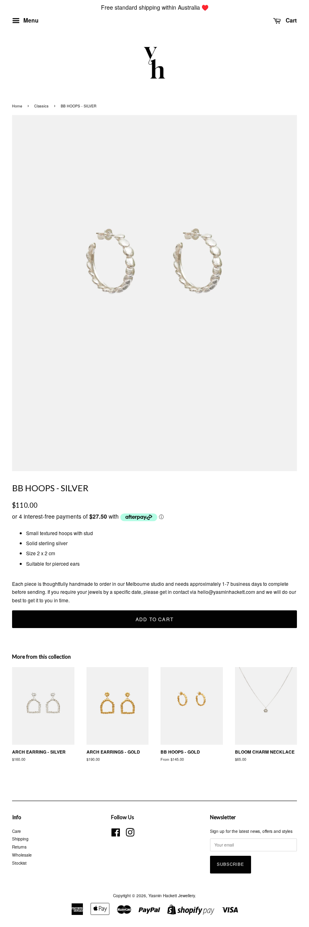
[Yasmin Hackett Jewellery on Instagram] (130, 834)
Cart (290, 20)
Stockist (19, 863)
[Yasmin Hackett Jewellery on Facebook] (115, 834)
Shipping (20, 839)
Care (16, 831)
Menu (30, 20)
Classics (41, 106)
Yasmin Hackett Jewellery (171, 895)
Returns (19, 847)
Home (17, 106)
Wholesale (22, 855)
